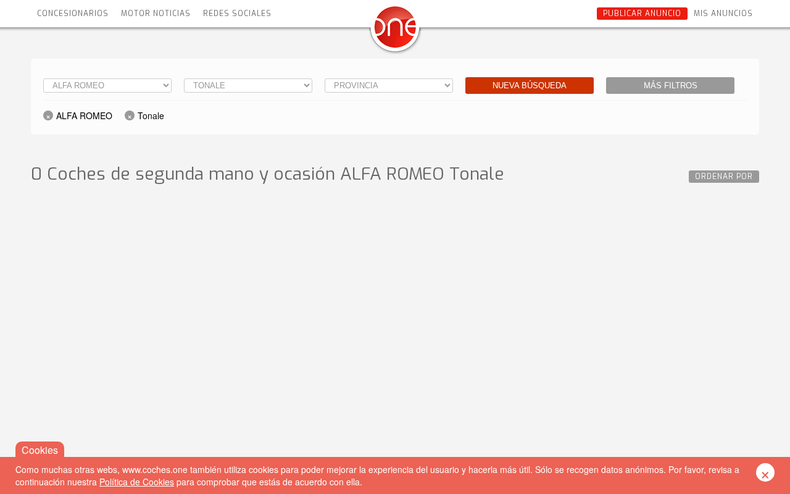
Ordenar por (724, 177)
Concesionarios (73, 14)
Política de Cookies (136, 481)
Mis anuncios (723, 14)
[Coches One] (395, 31)
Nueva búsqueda (530, 85)
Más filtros (670, 85)
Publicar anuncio (642, 14)
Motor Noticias (156, 14)
